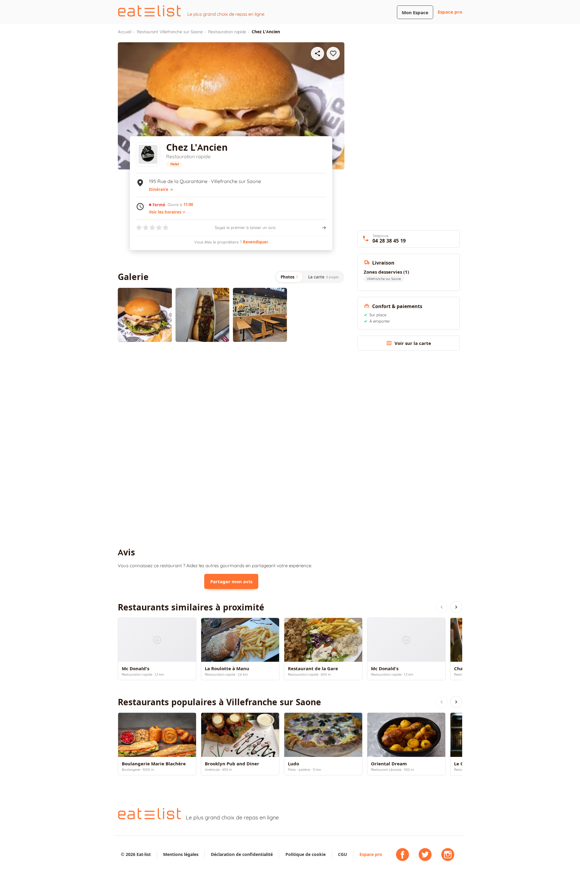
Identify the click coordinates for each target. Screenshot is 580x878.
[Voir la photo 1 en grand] (145, 315)
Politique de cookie (305, 854)
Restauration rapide (227, 31)
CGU (342, 854)
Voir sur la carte (413, 343)
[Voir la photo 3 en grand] (260, 315)
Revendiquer (255, 242)
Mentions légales (180, 854)
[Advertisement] (231, 396)
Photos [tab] (289, 277)
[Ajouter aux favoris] (333, 53)
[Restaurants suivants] (456, 607)
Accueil (124, 31)
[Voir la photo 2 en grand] (203, 315)
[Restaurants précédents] (442, 607)
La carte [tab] (323, 277)
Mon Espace (415, 12)
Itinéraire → (161, 189)
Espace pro (450, 12)
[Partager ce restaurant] (317, 53)
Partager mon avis (231, 581)
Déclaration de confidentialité (242, 854)
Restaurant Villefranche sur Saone (170, 31)
